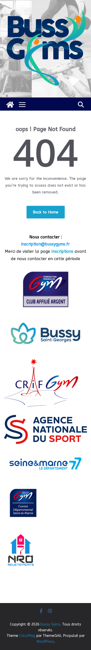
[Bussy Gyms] (10, 104)
